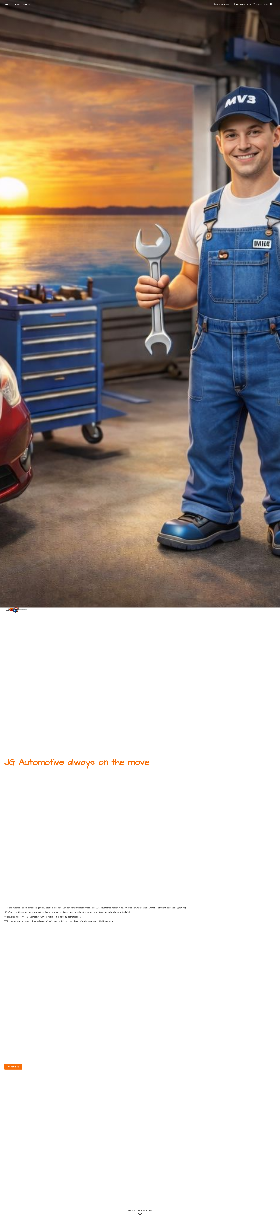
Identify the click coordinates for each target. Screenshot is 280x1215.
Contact (26, 4)
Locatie (17, 4)
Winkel (7, 4)
